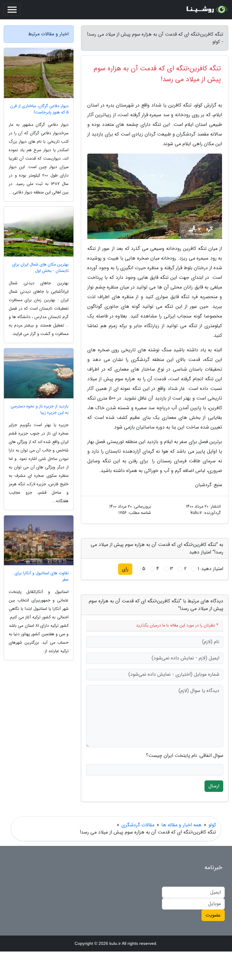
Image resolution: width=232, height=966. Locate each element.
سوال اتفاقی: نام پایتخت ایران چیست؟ (184, 755)
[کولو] (206, 9)
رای (125, 569)
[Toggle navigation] (12, 10)
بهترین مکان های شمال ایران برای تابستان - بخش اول (40, 267)
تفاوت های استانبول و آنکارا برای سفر (41, 576)
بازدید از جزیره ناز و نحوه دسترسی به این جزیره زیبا (40, 409)
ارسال (213, 786)
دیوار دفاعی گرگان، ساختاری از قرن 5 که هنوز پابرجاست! (39, 109)
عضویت (213, 915)
